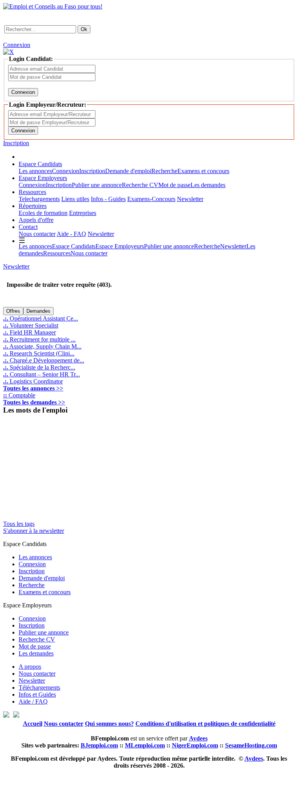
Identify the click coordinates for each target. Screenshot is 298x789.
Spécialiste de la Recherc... (39, 367)
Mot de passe (174, 185)
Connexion (16, 45)
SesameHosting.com (251, 745)
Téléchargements (39, 687)
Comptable (19, 395)
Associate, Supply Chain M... (42, 346)
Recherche (164, 171)
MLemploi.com (145, 745)
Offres (13, 311)
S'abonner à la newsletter (33, 530)
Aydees (253, 758)
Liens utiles (75, 199)
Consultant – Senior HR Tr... (41, 374)
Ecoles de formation (43, 213)
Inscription (16, 143)
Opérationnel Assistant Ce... (40, 318)
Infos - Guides (108, 199)
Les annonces (35, 171)
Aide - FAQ (71, 234)
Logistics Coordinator (33, 381)
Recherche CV (140, 185)
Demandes (38, 311)
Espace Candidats (40, 164)
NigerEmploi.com (195, 745)
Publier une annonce (97, 185)
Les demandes (208, 185)
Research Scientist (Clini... (38, 353)
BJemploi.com (99, 745)
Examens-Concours (151, 199)
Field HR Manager (29, 332)
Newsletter (190, 199)
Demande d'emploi (128, 171)
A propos (30, 666)
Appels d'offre (36, 220)
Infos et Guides (37, 694)
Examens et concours (203, 171)
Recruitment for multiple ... (39, 339)
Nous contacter (37, 234)
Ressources (32, 192)
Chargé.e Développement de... (43, 360)
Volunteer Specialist (30, 325)
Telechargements (39, 199)
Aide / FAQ (33, 701)
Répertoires (33, 206)
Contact (28, 227)
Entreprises (82, 213)
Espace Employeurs (43, 178)
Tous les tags (19, 523)
